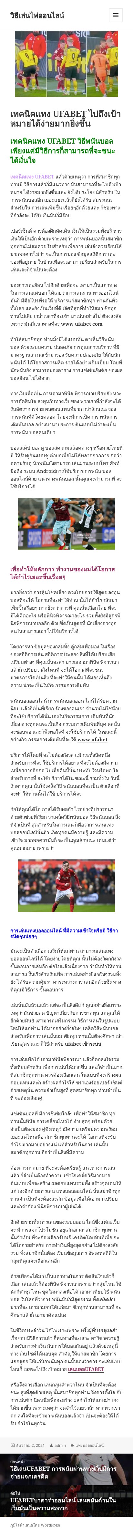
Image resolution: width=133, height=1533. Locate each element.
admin (60, 1445)
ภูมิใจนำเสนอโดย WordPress (35, 1525)
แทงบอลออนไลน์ (90, 1445)
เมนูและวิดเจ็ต (116, 15)
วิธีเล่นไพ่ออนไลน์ (37, 15)
